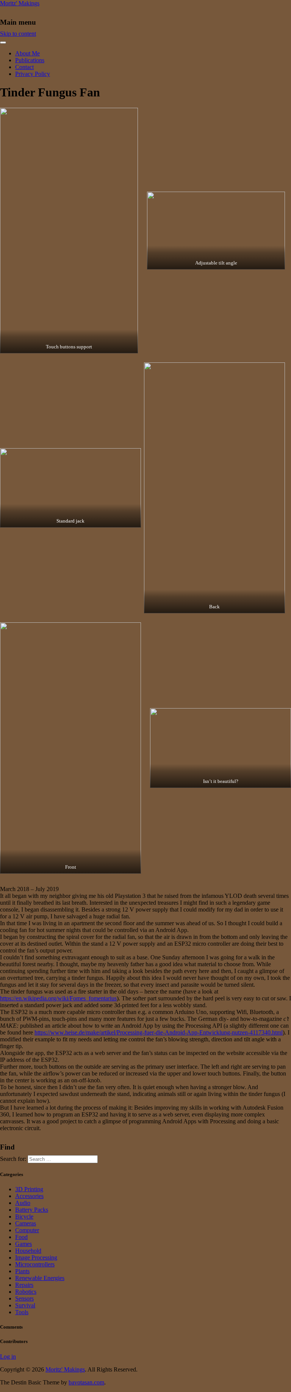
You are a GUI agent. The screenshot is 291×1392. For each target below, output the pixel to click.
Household (28, 1250)
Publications (29, 60)
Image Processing (36, 1257)
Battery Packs (31, 1209)
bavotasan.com (86, 1382)
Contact (24, 67)
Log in (8, 1356)
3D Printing (29, 1189)
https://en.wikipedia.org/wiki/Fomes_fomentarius (58, 998)
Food (21, 1237)
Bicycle (24, 1216)
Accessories (29, 1196)
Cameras (25, 1223)
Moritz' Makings (19, 3)
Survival (25, 1305)
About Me (27, 53)
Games (23, 1244)
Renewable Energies (39, 1278)
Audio (22, 1203)
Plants (22, 1271)
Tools (21, 1312)
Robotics (25, 1291)
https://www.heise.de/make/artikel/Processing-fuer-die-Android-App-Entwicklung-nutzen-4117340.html (158, 1032)
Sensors (24, 1298)
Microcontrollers (35, 1264)
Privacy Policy (32, 74)
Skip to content (18, 33)
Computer (27, 1230)
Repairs (24, 1285)
